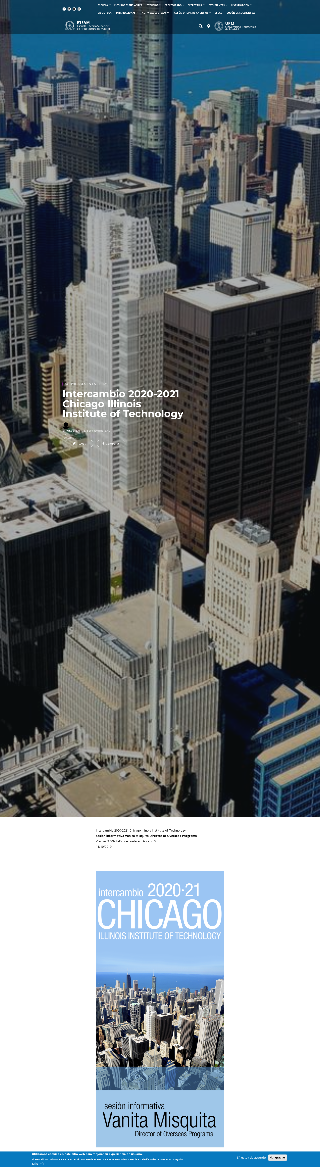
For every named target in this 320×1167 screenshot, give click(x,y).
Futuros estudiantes (128, 5)
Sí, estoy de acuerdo (251, 1157)
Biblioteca (105, 12)
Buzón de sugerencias (241, 12)
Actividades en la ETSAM (86, 384)
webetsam (74, 430)
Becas (218, 12)
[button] (79, 443)
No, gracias (278, 1157)
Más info (38, 1163)
